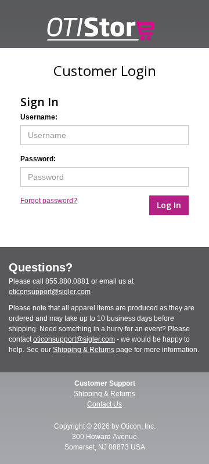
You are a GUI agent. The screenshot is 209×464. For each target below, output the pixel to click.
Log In (169, 205)
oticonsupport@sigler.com (50, 292)
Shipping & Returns (83, 350)
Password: (38, 159)
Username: (38, 117)
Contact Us (104, 404)
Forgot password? (48, 201)
